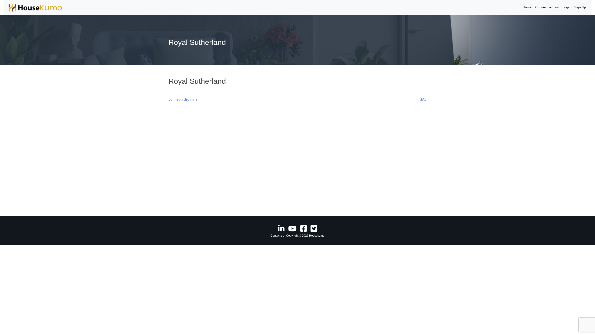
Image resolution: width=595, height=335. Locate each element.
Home (527, 7)
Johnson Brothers (183, 99)
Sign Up (580, 7)
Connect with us (547, 7)
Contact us (277, 235)
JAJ (423, 99)
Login (566, 7)
